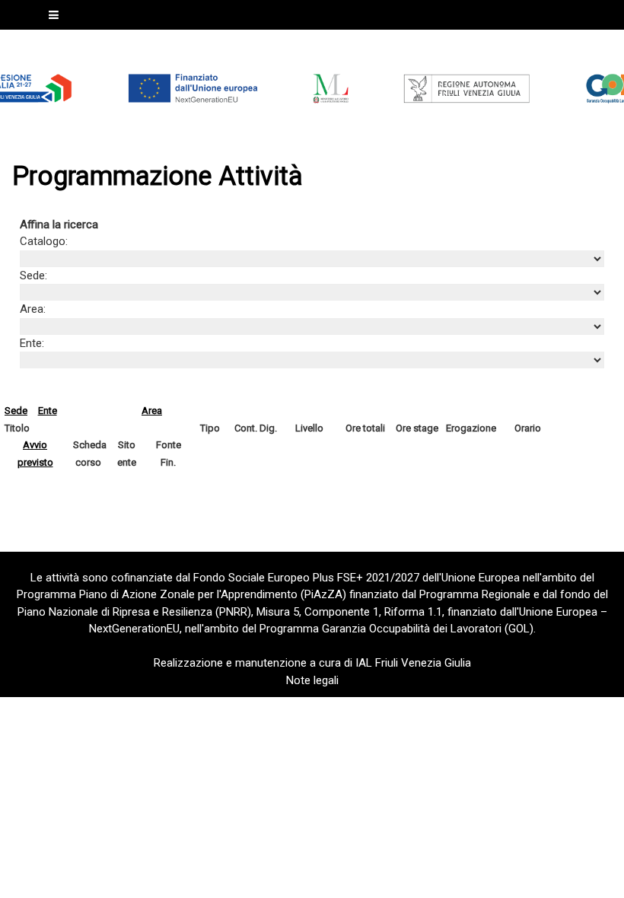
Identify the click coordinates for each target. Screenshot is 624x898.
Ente (47, 410)
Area (152, 410)
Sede (16, 410)
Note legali (312, 680)
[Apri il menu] (54, 15)
